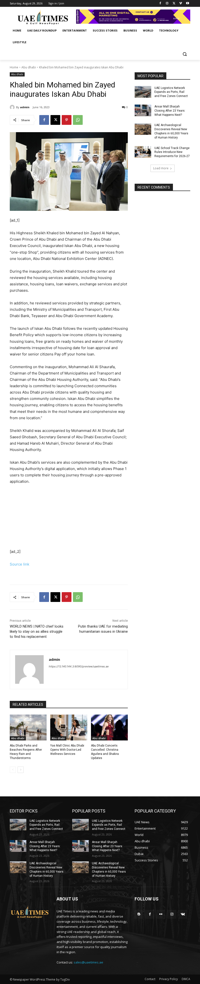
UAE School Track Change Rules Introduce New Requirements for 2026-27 (172, 152)
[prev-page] (13, 770)
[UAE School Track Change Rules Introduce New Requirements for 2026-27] (143, 152)
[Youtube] (187, 3)
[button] (184, 54)
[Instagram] (167, 3)
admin (25, 107)
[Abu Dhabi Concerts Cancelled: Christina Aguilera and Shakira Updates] (109, 727)
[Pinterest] (66, 120)
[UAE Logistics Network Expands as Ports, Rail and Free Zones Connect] (143, 92)
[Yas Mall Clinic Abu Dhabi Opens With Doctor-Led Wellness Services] (68, 727)
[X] (174, 3)
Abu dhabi (28, 67)
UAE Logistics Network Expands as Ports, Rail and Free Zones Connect (171, 92)
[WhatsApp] (78, 120)
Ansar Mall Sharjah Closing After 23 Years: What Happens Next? (169, 111)
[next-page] (21, 770)
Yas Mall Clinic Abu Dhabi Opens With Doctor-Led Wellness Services (67, 750)
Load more (161, 168)
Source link (19, 564)
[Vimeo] (180, 3)
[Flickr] (161, 914)
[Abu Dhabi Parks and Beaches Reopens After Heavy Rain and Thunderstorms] (28, 727)
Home (14, 67)
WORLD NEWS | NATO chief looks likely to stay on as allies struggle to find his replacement (36, 631)
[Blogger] (139, 914)
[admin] (13, 107)
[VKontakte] (183, 914)
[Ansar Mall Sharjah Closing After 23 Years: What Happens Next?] (143, 110)
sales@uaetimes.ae (88, 962)
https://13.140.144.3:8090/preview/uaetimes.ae (79, 666)
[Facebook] (160, 3)
